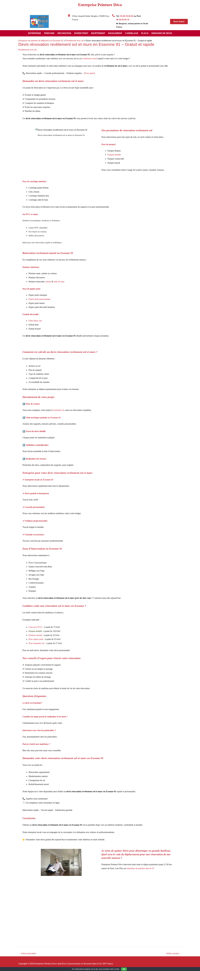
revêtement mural (89, 58)
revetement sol (58, 410)
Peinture (49, 33)
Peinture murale (35, 635)
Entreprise (34, 33)
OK (124, 969)
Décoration (64, 33)
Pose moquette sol (36, 643)
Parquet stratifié (35, 631)
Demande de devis (161, 33)
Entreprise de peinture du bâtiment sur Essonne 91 (40, 40)
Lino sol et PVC (36, 627)
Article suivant (173, 953)
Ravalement (115, 33)
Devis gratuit (89, 73)
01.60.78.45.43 (126, 16)
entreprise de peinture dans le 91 (140, 868)
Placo (144, 33)
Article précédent (27, 953)
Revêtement (98, 33)
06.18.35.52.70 (122, 19)
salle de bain (59, 281)
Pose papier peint (36, 639)
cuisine (48, 281)
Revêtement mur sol (74, 40)
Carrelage (131, 33)
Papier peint (81, 33)
